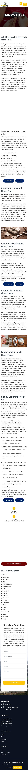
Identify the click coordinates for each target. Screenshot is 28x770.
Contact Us (4, 739)
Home (2, 734)
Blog (2, 737)
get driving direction (14, 563)
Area (2, 741)
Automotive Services (6, 719)
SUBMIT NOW (14, 683)
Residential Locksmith (6, 723)
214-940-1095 (14, 512)
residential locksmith (10, 214)
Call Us (20, 181)
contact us (8, 181)
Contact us (8, 500)
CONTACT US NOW (17, 767)
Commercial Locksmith (6, 721)
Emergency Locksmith (6, 726)
